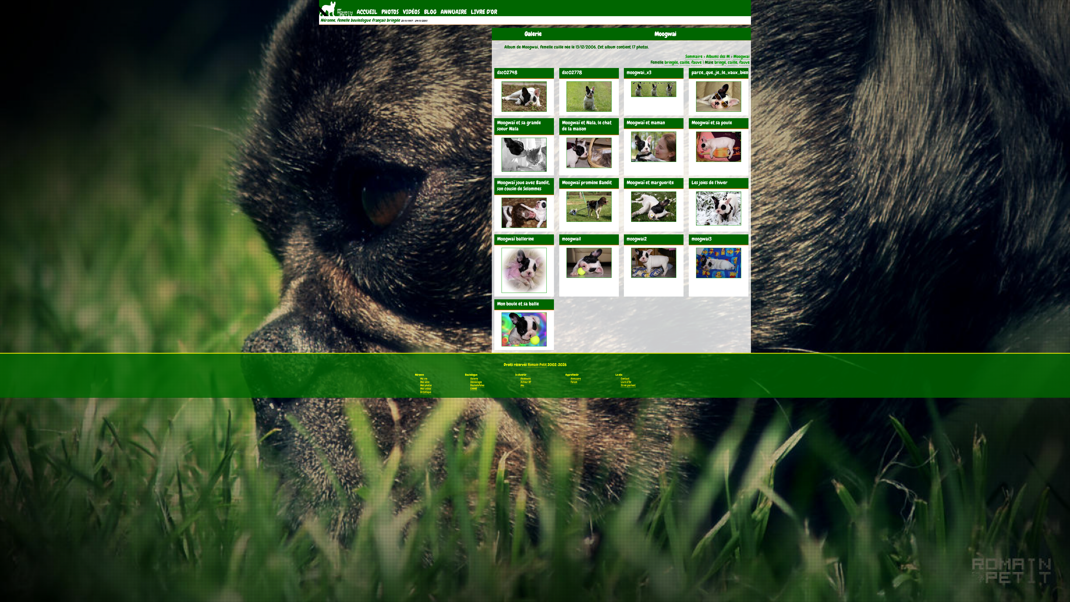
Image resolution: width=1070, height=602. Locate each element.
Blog (430, 12)
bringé (720, 62)
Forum (574, 382)
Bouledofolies (477, 385)
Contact (625, 378)
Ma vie (423, 378)
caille (684, 62)
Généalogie (476, 382)
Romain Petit (537, 364)
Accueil (367, 12)
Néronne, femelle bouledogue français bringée (360, 20)
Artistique (425, 392)
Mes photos (426, 385)
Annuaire (454, 12)
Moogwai (741, 56)
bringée (671, 62)
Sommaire (693, 56)
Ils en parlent (628, 385)
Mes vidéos (425, 388)
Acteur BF (526, 382)
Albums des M (718, 56)
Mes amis (424, 382)
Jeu (522, 385)
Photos (390, 12)
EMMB (473, 388)
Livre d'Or (484, 12)
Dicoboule (526, 378)
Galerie (474, 378)
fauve (696, 62)
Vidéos (411, 12)
